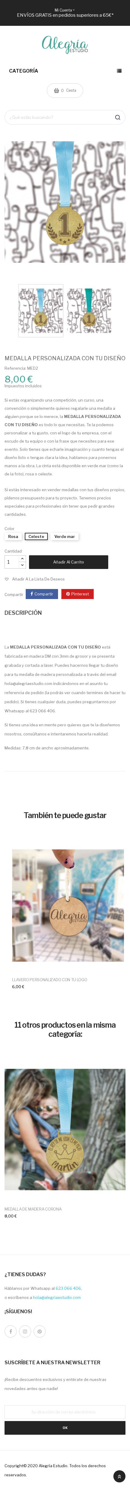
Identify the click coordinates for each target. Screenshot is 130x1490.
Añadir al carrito (68, 562)
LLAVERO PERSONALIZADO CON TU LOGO (49, 979)
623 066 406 (68, 1288)
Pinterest (80, 593)
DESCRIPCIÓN (23, 613)
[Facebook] (11, 1331)
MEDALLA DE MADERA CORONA (33, 1209)
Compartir (43, 593)
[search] (118, 117)
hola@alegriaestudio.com (57, 1297)
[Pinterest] (40, 1331)
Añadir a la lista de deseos (38, 579)
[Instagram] (25, 1331)
